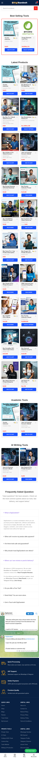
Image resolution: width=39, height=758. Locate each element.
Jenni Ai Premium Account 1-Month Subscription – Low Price (26, 154)
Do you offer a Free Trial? (13, 588)
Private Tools (25, 41)
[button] (19, 512)
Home (3, 705)
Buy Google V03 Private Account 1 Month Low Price (26, 253)
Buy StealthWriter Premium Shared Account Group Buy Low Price (8, 221)
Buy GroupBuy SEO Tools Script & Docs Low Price (8, 350)
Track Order (4, 718)
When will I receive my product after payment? (19, 536)
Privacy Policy (24, 715)
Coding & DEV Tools (7, 738)
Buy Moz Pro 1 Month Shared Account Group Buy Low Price (9, 119)
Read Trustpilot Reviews (25, 572)
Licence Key (4, 741)
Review (3, 715)
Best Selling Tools (19, 16)
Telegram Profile (25, 738)
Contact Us (23, 708)
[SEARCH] (36, 8)
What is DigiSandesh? (12, 513)
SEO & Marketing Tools (8, 120)
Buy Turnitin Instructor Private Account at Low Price (27, 188)
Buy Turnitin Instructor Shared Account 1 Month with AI (27, 318)
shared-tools (6, 122)
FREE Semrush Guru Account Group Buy (27, 284)
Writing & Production (7, 747)
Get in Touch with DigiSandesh (15, 602)
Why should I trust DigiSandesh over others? (19, 550)
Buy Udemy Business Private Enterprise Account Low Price (9, 382)
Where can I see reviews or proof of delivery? (19, 560)
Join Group (17, 580)
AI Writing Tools (19, 445)
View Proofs (22, 578)
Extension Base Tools (8, 123)
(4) (35, 117)
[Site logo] (19, 2)
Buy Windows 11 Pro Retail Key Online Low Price (26, 86)
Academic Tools (9, 41)
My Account (4, 721)
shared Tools (24, 744)
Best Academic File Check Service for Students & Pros (26, 220)
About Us (23, 705)
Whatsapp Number (25, 732)
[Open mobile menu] (2, 3)
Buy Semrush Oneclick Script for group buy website (26, 350)
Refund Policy (24, 711)
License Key (31, 88)
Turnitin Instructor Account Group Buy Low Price (7, 87)
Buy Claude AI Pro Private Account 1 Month (8, 285)
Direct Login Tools (7, 157)
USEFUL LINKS (25, 702)
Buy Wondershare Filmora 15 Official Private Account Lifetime (26, 119)
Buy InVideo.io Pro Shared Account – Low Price (8, 154)
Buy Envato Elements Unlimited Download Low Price (9, 188)
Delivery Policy (24, 718)
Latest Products (19, 62)
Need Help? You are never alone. (15, 595)
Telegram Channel (25, 741)
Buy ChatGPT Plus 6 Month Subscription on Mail (7, 318)
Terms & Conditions (26, 721)
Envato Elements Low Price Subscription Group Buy (26, 39)
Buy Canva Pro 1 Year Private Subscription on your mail (9, 253)
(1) (16, 38)
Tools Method (5, 744)
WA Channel (23, 735)
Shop (2, 708)
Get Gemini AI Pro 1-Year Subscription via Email (26, 382)
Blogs (3, 711)
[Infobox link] (19, 663)
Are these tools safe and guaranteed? (17, 543)
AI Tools (3, 735)
